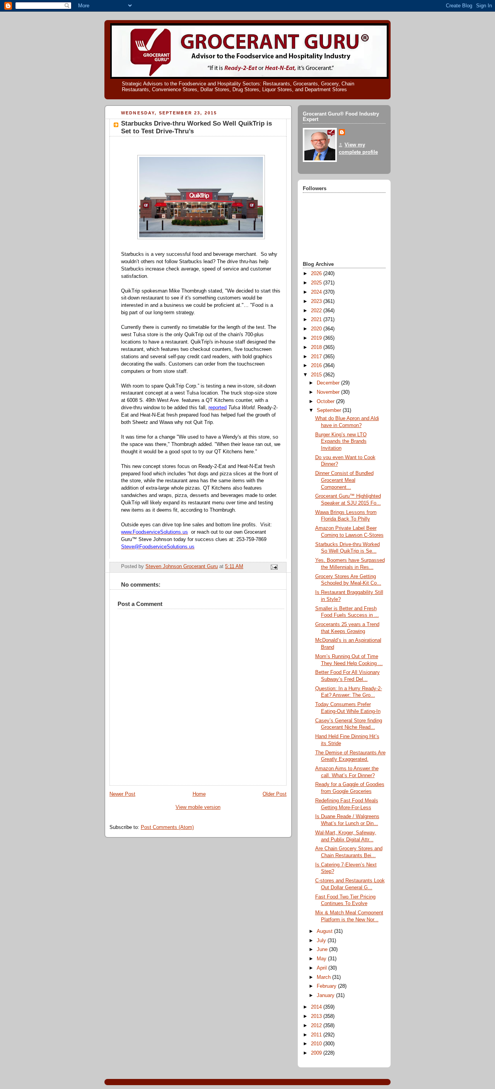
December (329, 383)
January (326, 995)
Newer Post (122, 794)
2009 (317, 1053)
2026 (317, 273)
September (330, 410)
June (323, 949)
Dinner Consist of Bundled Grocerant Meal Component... (344, 480)
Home (199, 794)
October (326, 401)
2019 (317, 338)
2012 (317, 1025)
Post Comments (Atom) (167, 827)
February (327, 986)
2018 (317, 347)
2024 (317, 292)
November (329, 392)
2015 (317, 375)
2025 (317, 283)
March (324, 977)
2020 (317, 329)
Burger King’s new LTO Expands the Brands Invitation (341, 441)
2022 (317, 310)
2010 (317, 1043)
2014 (317, 1007)
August (325, 931)
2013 (317, 1016)
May (322, 958)
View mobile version (198, 807)
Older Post (275, 794)
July (322, 940)
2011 (317, 1035)
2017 (317, 356)
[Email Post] (274, 567)
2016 (317, 365)
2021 (317, 319)
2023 (317, 301)
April (322, 968)
